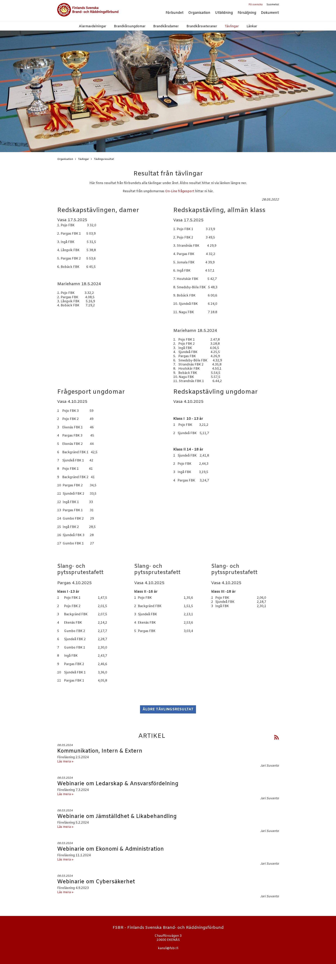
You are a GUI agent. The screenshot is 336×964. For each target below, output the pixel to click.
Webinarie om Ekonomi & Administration (110, 849)
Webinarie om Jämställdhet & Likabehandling (117, 816)
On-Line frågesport (179, 191)
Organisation (199, 13)
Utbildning (224, 13)
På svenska (255, 4)
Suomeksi (272, 4)
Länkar (252, 26)
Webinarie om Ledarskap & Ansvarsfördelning (117, 783)
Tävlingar (232, 26)
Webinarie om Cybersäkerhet (96, 881)
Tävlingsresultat (104, 159)
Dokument (270, 13)
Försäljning (247, 13)
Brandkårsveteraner (201, 26)
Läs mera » (65, 762)
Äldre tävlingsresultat (168, 709)
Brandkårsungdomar (129, 26)
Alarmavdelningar (92, 26)
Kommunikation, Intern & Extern (99, 751)
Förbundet (175, 13)
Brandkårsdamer (166, 26)
